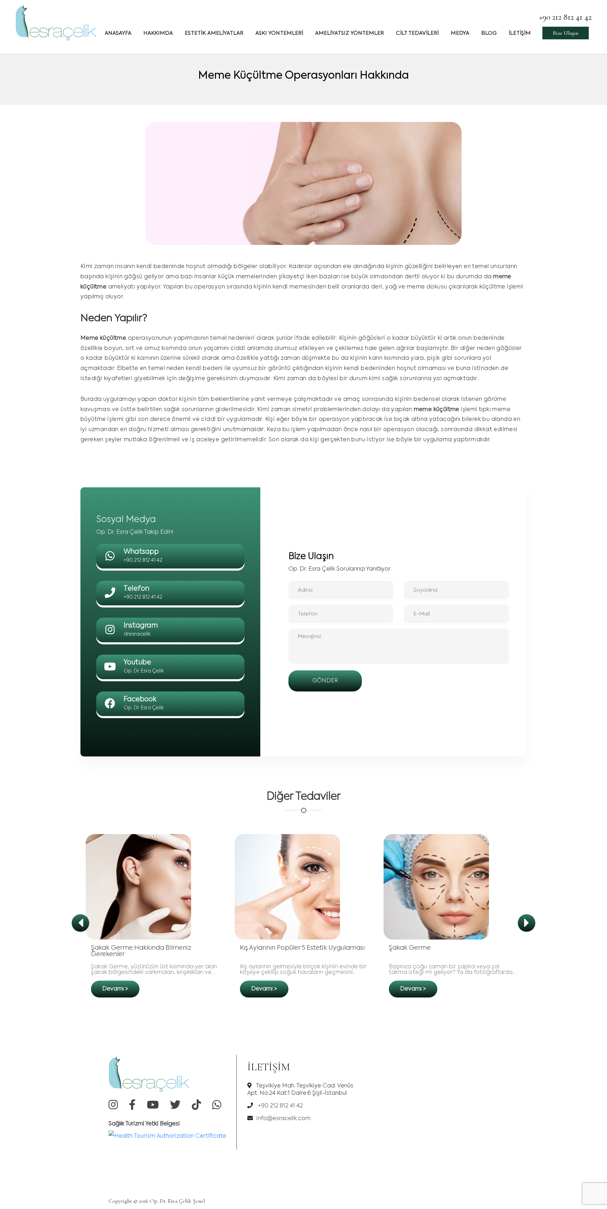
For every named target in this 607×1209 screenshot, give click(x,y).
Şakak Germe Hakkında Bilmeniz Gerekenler (141, 951)
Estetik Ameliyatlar (214, 33)
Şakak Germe (410, 948)
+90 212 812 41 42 (565, 17)
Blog (489, 33)
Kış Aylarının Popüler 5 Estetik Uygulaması (302, 948)
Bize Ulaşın (565, 33)
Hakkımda (158, 33)
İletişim (520, 33)
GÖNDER (325, 681)
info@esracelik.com (283, 1119)
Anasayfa (118, 33)
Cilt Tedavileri (417, 33)
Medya (460, 33)
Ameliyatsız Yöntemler (349, 33)
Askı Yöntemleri (279, 33)
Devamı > (115, 989)
